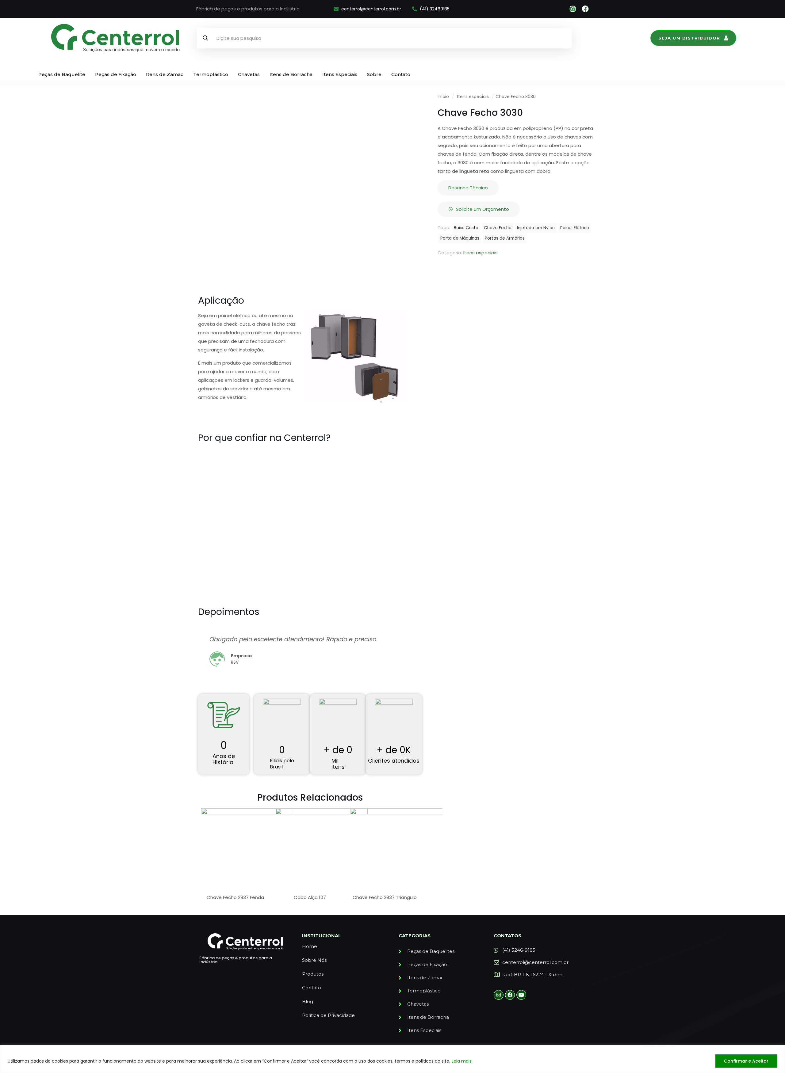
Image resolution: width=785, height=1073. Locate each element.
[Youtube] (521, 995)
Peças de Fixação (115, 74)
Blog (307, 1001)
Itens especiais (473, 97)
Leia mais (462, 1061)
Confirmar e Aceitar (746, 1061)
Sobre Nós (314, 960)
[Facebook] (585, 9)
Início (443, 97)
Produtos (313, 974)
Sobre (374, 74)
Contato (400, 74)
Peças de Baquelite (61, 74)
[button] (203, 655)
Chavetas (249, 74)
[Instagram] (572, 9)
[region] (392, 1059)
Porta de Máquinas (459, 238)
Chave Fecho (497, 228)
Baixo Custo (466, 228)
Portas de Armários (505, 238)
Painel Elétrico (574, 228)
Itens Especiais (339, 74)
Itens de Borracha (291, 74)
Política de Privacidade (328, 1015)
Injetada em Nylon (536, 228)
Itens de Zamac (164, 74)
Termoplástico (210, 74)
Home (309, 946)
